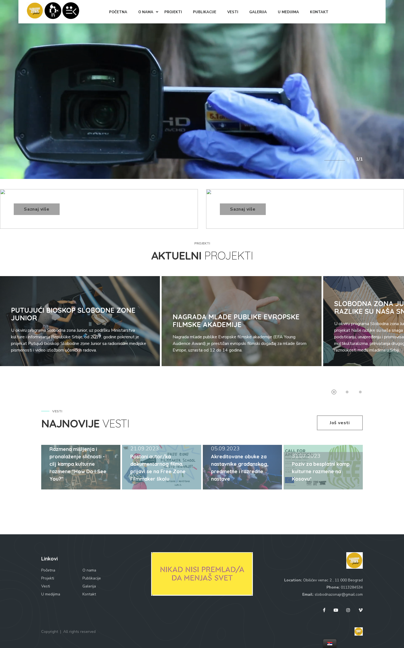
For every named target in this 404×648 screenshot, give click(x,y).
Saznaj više (36, 209)
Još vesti (340, 423)
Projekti (47, 578)
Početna (48, 570)
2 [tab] (347, 392)
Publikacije (91, 578)
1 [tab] (334, 392)
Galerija (89, 586)
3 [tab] (360, 392)
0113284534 (352, 587)
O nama (89, 570)
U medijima (50, 594)
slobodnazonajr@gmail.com (339, 594)
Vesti (45, 586)
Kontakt (89, 594)
